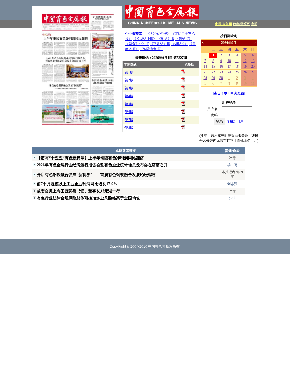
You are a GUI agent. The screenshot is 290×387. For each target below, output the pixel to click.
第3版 (129, 88)
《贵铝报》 (183, 39)
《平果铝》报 (160, 44)
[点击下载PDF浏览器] (229, 93)
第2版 (129, 80)
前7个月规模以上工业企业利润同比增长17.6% (77, 184)
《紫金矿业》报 (137, 44)
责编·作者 (232, 151)
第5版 (129, 104)
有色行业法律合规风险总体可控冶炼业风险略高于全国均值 (88, 198)
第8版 (129, 128)
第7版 (129, 120)
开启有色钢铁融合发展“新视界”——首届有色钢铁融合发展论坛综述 (96, 175)
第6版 (129, 112)
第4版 (129, 96)
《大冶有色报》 (158, 34)
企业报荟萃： (135, 34)
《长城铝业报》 (145, 39)
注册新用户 (234, 122)
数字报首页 (241, 24)
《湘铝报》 (179, 44)
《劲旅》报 (165, 39)
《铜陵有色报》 (151, 49)
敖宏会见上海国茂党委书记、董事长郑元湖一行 (78, 191)
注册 (254, 24)
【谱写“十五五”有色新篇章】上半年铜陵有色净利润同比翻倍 (90, 158)
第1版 (129, 72)
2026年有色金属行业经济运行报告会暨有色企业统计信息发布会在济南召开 (102, 165)
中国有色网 (223, 24)
